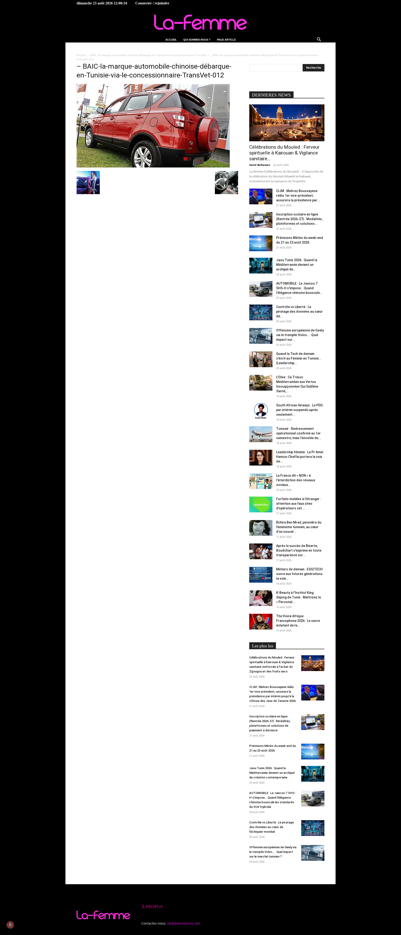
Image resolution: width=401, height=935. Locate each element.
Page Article (226, 39)
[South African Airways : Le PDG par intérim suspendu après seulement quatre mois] (260, 411)
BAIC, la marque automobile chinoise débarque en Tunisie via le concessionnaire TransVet (148, 55)
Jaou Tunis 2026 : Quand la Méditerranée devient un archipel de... (296, 264)
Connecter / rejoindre (152, 3)
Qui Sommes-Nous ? (196, 39)
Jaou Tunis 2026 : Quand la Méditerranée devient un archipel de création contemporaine (271, 772)
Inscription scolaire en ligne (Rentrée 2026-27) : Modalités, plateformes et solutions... (299, 218)
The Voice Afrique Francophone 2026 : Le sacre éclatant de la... (298, 620)
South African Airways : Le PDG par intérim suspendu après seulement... (299, 409)
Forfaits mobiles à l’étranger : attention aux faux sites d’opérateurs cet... (298, 503)
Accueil (171, 39)
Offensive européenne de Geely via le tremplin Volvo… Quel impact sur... (300, 334)
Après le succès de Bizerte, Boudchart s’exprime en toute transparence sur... (298, 550)
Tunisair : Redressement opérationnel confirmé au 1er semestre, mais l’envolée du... (298, 433)
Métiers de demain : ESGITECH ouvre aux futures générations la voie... (299, 573)
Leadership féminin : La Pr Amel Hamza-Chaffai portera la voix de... (299, 456)
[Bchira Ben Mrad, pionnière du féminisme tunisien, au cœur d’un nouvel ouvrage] (260, 528)
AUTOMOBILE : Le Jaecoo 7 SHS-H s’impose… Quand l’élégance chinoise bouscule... (299, 288)
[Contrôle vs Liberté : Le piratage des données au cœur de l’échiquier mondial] (260, 313)
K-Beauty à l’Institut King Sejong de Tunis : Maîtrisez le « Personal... (298, 597)
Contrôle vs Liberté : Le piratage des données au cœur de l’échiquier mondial (271, 827)
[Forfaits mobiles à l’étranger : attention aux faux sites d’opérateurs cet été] (260, 505)
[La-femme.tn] (200, 22)
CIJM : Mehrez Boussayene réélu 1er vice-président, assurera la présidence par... (298, 195)
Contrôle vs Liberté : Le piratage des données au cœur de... (299, 311)
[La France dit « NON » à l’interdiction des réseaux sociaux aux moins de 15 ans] (260, 481)
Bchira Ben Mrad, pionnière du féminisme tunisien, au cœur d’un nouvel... (298, 527)
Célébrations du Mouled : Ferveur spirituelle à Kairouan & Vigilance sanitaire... (284, 152)
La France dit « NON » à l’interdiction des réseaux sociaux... (295, 480)
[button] (318, 40)
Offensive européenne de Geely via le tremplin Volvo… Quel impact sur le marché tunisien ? (272, 851)
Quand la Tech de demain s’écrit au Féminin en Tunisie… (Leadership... (298, 358)
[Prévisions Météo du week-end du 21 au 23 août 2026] (260, 243)
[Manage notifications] (10, 925)
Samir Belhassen (259, 165)
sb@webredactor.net (183, 923)
